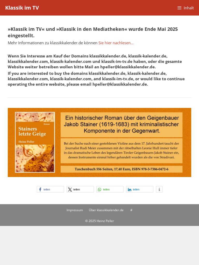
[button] (50, 189)
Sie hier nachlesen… (116, 42)
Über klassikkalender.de (106, 210)
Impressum (75, 210)
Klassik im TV (22, 7)
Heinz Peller (105, 221)
